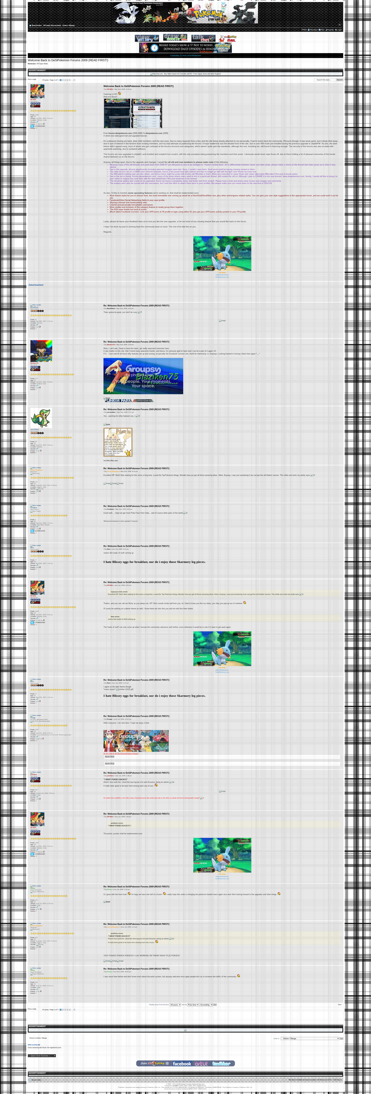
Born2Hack (111, 308)
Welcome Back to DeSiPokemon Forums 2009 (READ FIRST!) (68, 60)
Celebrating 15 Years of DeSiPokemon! (185, 56)
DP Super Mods (42, 64)
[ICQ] (39, 132)
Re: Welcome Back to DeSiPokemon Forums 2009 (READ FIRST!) (136, 305)
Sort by (184, 1004)
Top (341, 280)
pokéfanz (110, 776)
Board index (37, 25)
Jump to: (276, 1038)
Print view (335, 24)
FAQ (322, 30)
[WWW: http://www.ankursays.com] (35, 804)
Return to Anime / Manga (38, 1038)
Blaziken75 (111, 344)
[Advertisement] (185, 293)
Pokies (304, 30)
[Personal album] (47, 132)
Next (339, 1004)
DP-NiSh (110, 89)
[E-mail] (31, 132)
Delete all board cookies (306, 1080)
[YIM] (43, 132)
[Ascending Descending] (208, 1004)
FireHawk (110, 509)
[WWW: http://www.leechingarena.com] (31, 332)
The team (292, 1080)
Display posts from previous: (159, 1004)
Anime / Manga (68, 25)
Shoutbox (314, 30)
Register (330, 30)
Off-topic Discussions (52, 25)
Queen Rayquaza (113, 471)
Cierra (109, 889)
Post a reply (32, 79)
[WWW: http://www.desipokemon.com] (35, 132)
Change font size (340, 24)
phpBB (175, 1085)
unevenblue (111, 412)
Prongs (109, 719)
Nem (108, 549)
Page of (54, 80)
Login (339, 30)
